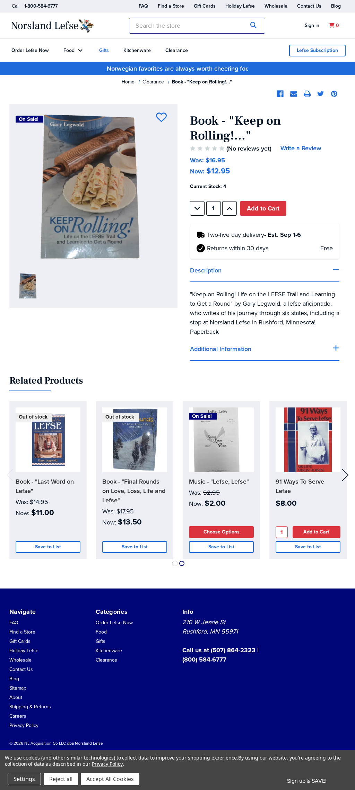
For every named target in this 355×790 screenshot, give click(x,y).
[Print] (307, 94)
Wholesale (276, 6)
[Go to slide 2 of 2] (181, 563)
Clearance (176, 50)
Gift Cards (205, 6)
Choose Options (222, 532)
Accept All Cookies (110, 779)
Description (206, 270)
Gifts (104, 50)
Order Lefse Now (30, 50)
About (15, 697)
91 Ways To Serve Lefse (300, 486)
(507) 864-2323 (234, 650)
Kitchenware (137, 50)
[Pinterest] (334, 94)
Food (69, 50)
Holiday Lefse (240, 6)
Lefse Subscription (317, 50)
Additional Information (220, 348)
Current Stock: (208, 186)
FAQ (143, 6)
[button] (15, 697)
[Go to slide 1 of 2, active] (175, 563)
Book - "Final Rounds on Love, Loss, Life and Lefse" (133, 491)
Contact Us (309, 6)
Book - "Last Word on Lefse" (45, 486)
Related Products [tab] (46, 381)
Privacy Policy (23, 725)
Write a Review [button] (300, 148)
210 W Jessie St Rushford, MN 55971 (210, 627)
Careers (17, 716)
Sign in (312, 25)
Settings (24, 779)
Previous (10, 475)
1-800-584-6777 (41, 6)
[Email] (293, 94)
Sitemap (17, 688)
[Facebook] (280, 94)
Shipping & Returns (30, 706)
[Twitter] (320, 94)
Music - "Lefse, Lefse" (219, 481)
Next (345, 475)
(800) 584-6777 (204, 659)
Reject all (60, 779)
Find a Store (171, 6)
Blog (336, 6)
